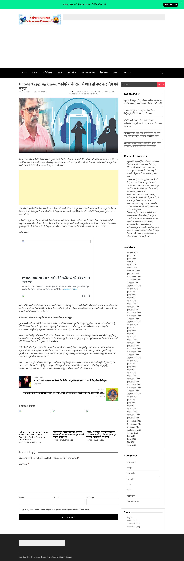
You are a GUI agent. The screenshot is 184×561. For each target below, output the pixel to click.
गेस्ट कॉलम (104, 72)
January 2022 (133, 418)
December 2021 (134, 421)
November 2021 (134, 424)
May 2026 (131, 262)
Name (22, 498)
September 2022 (134, 394)
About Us (127, 72)
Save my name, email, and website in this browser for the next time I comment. (55, 510)
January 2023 (133, 382)
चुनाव (115, 72)
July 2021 (131, 436)
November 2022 (134, 388)
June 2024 (131, 331)
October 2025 (133, 283)
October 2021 (133, 427)
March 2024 (132, 340)
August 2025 (132, 289)
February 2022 (133, 415)
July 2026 (131, 256)
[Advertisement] (92, 48)
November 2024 (134, 316)
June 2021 (131, 439)
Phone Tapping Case (81, 94)
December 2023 (134, 349)
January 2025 (133, 310)
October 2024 (133, 319)
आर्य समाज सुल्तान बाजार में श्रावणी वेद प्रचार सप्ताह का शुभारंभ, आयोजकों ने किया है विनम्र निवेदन (142, 221)
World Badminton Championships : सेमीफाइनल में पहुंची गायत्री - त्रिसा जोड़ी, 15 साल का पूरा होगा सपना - (143, 197)
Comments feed (134, 524)
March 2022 (132, 412)
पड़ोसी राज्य (47, 72)
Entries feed (132, 521)
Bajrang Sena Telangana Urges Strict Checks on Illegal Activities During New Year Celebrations (33, 436)
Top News (80, 92)
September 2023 (134, 358)
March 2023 (132, 376)
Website (90, 498)
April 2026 (131, 265)
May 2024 (131, 334)
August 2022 (132, 397)
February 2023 (133, 379)
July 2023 (131, 364)
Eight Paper (52, 557)
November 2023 (134, 352)
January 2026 (133, 274)
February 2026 (133, 271)
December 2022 (134, 385)
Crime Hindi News (102, 92)
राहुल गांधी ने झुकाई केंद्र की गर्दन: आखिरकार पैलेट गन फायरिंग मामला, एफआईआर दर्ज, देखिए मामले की (143, 164)
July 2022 (131, 400)
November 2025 (134, 280)
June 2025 (131, 295)
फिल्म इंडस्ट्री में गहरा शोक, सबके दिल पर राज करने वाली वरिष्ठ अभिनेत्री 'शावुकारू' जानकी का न (141, 215)
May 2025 (131, 298)
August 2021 (132, 433)
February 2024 (133, 343)
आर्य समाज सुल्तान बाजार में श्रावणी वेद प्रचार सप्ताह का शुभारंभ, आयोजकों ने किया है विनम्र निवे (143, 230)
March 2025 (132, 304)
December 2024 (134, 313)
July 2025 (131, 292)
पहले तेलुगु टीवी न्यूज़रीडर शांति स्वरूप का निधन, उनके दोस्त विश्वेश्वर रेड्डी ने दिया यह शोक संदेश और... (64, 393)
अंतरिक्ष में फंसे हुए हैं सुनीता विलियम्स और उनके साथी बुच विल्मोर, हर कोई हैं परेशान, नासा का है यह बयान (101, 435)
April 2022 (131, 409)
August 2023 (132, 361)
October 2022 (133, 391)
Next (101, 390)
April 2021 (131, 445)
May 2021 (131, 442)
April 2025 (131, 301)
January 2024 (133, 346)
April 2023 (131, 373)
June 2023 (131, 367)
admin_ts (44, 92)
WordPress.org (133, 527)
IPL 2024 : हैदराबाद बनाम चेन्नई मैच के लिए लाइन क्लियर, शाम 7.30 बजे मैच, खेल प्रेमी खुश (70, 380)
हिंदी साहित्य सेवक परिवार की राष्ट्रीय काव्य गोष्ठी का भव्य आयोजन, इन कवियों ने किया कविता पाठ (68, 435)
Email (56, 498)
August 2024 (132, 325)
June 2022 (131, 403)
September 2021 (134, 430)
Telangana (94, 94)
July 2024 (131, 328)
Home (24, 72)
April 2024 (131, 337)
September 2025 (134, 286)
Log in (130, 518)
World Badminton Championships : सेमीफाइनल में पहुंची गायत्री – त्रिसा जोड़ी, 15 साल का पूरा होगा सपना (143, 123)
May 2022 (131, 406)
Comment (24, 464)
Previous (38, 377)
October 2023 (133, 355)
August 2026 (132, 253)
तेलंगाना (35, 72)
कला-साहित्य (72, 72)
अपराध (59, 72)
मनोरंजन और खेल (88, 72)
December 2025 (134, 277)
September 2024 (134, 322)
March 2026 (132, 268)
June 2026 (131, 259)
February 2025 (133, 307)
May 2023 (131, 370)
